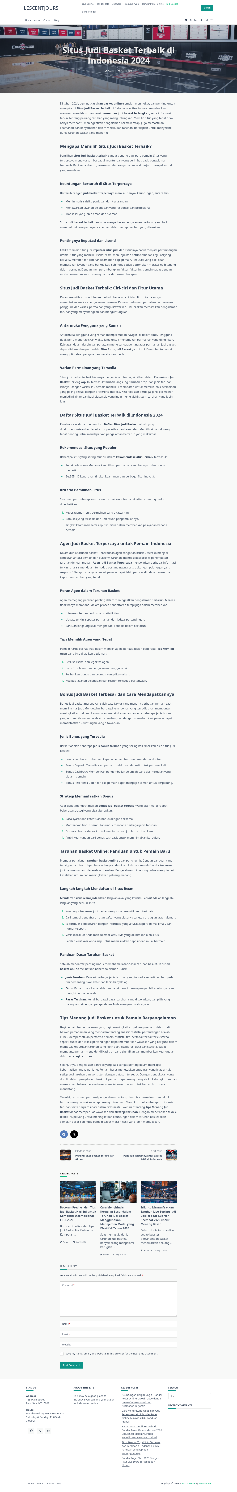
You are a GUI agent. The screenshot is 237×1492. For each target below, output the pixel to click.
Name (66, 1323)
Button (207, 7)
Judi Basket (172, 3)
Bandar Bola (102, 3)
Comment (68, 1285)
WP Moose (205, 1483)
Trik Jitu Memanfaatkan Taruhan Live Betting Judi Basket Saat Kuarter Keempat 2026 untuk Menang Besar (158, 1216)
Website (66, 1344)
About (37, 20)
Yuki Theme (188, 1483)
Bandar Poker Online (153, 3)
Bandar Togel (89, 11)
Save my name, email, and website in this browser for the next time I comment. (112, 1353)
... (75, 1234)
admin (110, 71)
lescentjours (41, 8)
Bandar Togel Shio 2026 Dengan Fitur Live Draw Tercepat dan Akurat (140, 1461)
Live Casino (88, 3)
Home (28, 20)
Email (66, 1334)
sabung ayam (132, 3)
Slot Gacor (117, 3)
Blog (56, 20)
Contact (47, 20)
